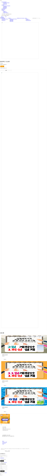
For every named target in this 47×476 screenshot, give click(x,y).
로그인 (6, 16)
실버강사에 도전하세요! (6, 2)
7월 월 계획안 (5, 6)
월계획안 (9, 18)
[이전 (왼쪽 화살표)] (0, 475)
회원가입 (2, 16)
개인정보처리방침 (7, 451)
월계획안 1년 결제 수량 (3, 64)
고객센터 (3, 10)
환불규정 (6, 450)
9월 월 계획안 (11, 21)
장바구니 (2, 66)
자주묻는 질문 (28, 19)
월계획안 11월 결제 (5, 380)
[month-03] (20, 58)
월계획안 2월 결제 (5, 354)
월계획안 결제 (19, 18)
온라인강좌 (3, 9)
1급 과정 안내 (5, 3)
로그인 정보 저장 (3, 459)
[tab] (6, 70)
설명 (6, 70)
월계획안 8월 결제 (5, 407)
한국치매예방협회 (2, 18)
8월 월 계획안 (5, 7)
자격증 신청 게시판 (5, 12)
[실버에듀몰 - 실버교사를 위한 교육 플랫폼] (2, 17)
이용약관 (9, 450)
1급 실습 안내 (5, 4)
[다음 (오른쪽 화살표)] (1, 475)
